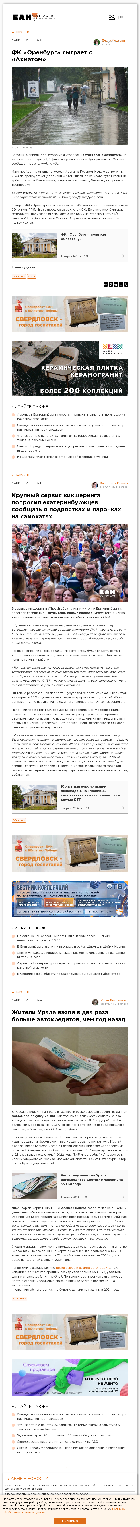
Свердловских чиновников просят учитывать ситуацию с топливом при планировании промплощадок (71, 427)
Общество (19, 276)
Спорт (31, 276)
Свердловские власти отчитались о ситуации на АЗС (57, 1441)
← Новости (20, 32)
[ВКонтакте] (106, 284)
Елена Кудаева (113, 40)
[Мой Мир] (121, 284)
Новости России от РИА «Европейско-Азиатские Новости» (25, 17)
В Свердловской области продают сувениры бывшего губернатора (68, 974)
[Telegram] (116, 284)
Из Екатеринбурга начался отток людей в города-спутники (62, 457)
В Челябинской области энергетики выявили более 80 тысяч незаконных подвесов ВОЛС (63, 938)
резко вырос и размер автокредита (83, 1268)
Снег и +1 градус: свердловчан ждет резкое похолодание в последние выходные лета (71, 448)
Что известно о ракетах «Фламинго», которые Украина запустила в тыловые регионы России (68, 438)
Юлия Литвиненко (114, 1000)
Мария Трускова (114, 1479)
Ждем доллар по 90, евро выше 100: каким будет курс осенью (64, 1435)
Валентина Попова (114, 483)
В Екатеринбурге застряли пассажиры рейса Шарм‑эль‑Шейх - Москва (71, 946)
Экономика (19, 1299)
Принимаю (70, 1521)
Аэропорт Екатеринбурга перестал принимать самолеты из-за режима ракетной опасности (71, 416)
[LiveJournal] (126, 284)
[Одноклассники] (111, 284)
